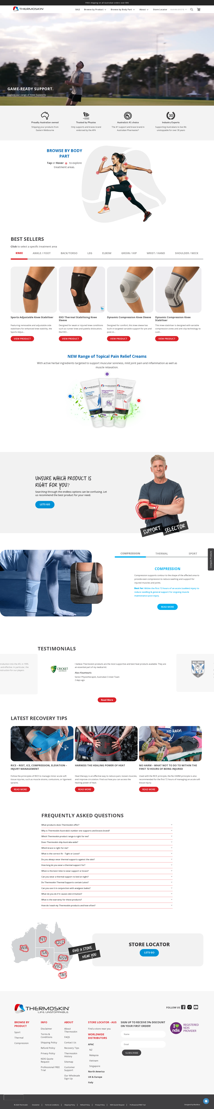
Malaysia (93, 1055)
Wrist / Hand (156, 253)
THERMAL (161, 553)
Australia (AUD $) (177, 9)
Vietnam (93, 1060)
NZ (90, 1049)
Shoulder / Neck (186, 253)
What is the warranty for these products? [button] (61, 899)
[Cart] (199, 9)
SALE (77, 9)
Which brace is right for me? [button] (54, 848)
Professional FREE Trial (50, 1069)
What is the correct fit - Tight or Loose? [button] (60, 853)
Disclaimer (46, 1028)
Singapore (94, 1066)
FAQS (67, 1037)
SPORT (193, 553)
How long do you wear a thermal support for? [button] (63, 865)
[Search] (191, 9)
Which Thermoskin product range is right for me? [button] (65, 836)
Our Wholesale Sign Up (72, 1077)
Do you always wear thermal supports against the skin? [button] (68, 859)
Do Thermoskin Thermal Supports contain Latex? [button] (65, 882)
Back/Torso (69, 253)
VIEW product (22, 338)
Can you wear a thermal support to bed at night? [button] (65, 876)
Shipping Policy (49, 1042)
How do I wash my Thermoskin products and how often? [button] (68, 905)
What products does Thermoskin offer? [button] (60, 825)
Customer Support (69, 1069)
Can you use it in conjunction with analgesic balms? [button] (66, 888)
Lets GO (45, 504)
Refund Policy (48, 1047)
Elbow (106, 253)
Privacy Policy (48, 1053)
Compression (21, 1043)
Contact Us (70, 1042)
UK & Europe (95, 1076)
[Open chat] (206, 1101)
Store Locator (160, 9)
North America (96, 1071)
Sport (17, 1032)
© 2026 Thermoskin (21, 1105)
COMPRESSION (130, 553)
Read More (107, 699)
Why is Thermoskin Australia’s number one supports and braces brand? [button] (75, 830)
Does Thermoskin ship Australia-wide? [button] (59, 842)
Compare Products (210, 559)
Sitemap (68, 1061)
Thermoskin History (70, 1055)
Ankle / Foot (42, 253)
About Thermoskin (70, 1030)
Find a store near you (99, 1028)
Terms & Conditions (46, 1036)
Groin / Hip (129, 253)
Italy (90, 1082)
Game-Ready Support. (30, 88)
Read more (167, 606)
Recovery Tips (71, 1047)
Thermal (18, 1037)
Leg (89, 253)
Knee (19, 253)
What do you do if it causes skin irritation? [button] (61, 894)
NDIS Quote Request (47, 1060)
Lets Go (149, 952)
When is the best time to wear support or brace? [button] (65, 871)
